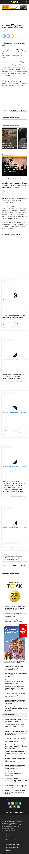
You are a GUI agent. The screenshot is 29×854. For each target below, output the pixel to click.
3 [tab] (13, 178)
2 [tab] (11, 178)
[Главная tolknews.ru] (14, 2)
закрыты (7, 210)
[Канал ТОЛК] (23, 110)
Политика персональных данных (13, 844)
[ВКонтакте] (8, 36)
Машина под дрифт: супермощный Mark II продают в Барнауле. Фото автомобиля (15, 701)
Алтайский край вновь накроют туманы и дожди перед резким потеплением (14, 773)
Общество (8, 192)
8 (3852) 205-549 (7, 836)
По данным (5, 222)
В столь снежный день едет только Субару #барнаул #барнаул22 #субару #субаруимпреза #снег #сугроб (14, 376)
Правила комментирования (12, 847)
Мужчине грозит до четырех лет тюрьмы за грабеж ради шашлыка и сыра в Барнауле (15, 668)
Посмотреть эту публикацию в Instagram (14, 299)
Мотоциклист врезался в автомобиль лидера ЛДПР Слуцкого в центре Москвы (16, 674)
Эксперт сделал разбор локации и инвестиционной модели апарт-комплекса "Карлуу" (15, 695)
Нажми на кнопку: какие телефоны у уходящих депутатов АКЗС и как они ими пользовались (16, 733)
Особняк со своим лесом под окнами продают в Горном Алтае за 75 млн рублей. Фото (16, 753)
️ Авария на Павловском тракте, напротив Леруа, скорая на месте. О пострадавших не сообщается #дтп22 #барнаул (14, 430)
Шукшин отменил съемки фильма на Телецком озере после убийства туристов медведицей (16, 608)
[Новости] (14, 110)
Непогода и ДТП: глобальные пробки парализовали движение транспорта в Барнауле (14, 557)
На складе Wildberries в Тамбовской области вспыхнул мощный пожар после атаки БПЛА (14, 168)
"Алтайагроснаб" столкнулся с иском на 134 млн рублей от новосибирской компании (16, 708)
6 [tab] (20, 178)
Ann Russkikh (14, 327)
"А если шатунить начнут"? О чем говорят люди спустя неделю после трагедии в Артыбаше (15, 739)
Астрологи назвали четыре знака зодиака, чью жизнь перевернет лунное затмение (15, 760)
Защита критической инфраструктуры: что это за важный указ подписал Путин (15, 681)
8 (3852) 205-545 (7, 834)
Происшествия (9, 32)
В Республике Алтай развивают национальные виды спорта (14, 620)
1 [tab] (8, 178)
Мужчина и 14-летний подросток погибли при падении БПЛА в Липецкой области (14, 688)
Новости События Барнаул (18, 434)
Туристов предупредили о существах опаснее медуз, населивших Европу (16, 786)
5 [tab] (18, 178)
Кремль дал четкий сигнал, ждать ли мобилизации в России (16, 720)
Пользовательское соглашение (13, 846)
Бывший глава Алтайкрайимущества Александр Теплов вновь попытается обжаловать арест (16, 746)
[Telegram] (4, 36)
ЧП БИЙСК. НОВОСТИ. (17, 496)
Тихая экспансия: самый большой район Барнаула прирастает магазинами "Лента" (15, 766)
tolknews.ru (8, 817)
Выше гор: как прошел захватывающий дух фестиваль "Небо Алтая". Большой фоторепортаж (16, 780)
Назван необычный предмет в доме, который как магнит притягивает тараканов (16, 792)
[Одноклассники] (12, 36)
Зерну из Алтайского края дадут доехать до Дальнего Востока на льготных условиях (14, 726)
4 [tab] (16, 178)
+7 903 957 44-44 (8, 830)
